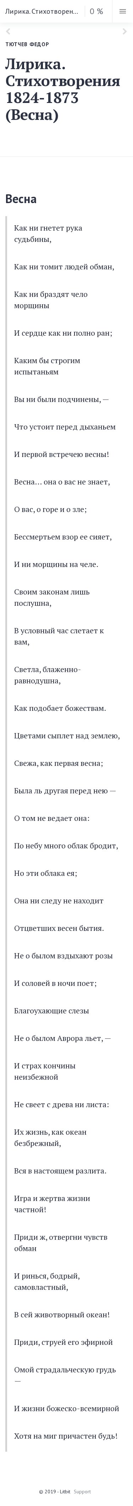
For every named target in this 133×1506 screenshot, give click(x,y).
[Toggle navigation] (122, 11)
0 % (96, 11)
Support (82, 1491)
